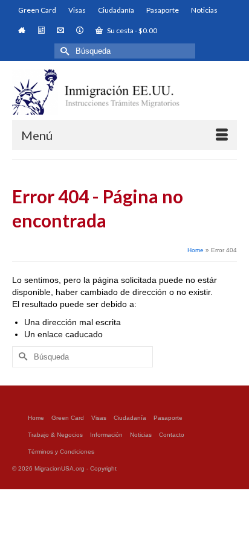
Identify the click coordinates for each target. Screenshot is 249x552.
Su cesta (131, 30)
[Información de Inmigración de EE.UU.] (124, 92)
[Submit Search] (63, 51)
